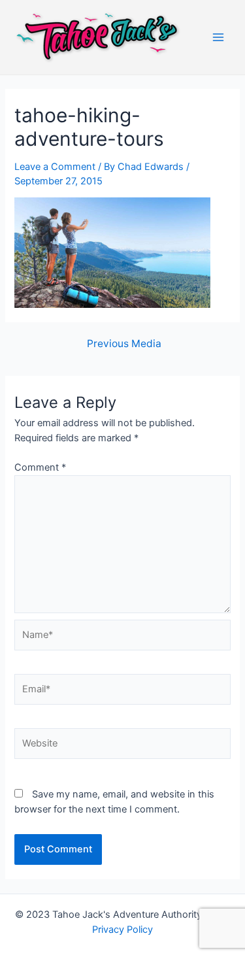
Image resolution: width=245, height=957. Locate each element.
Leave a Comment (54, 167)
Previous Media (124, 344)
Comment (40, 467)
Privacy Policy (122, 929)
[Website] (122, 746)
